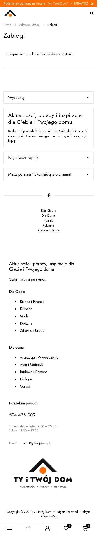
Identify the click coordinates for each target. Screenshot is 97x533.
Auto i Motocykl (32, 364)
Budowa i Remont (33, 371)
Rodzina (26, 323)
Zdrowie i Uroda (29, 25)
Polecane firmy (48, 230)
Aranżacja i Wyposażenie (39, 357)
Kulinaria (26, 308)
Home (7, 25)
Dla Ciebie (48, 210)
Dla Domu (49, 215)
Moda (24, 316)
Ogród (25, 386)
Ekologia (26, 379)
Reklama (48, 225)
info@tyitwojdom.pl (36, 443)
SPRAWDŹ (81, 3)
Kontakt (48, 220)
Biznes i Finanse (32, 301)
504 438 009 (22, 415)
